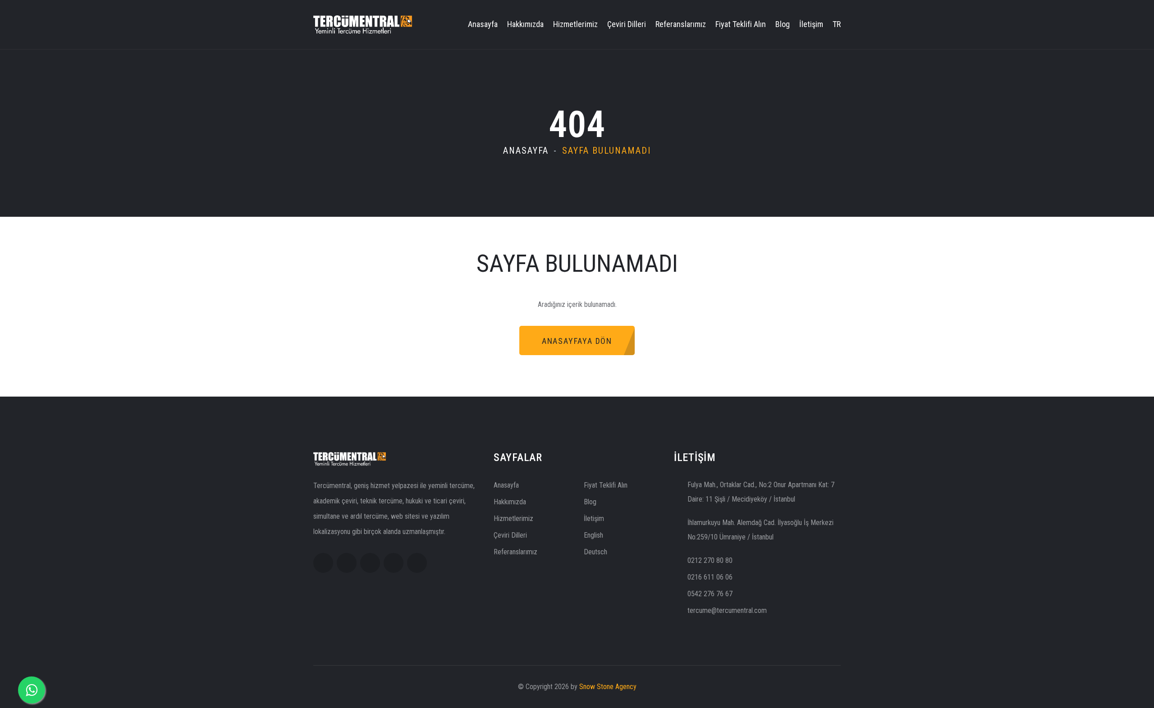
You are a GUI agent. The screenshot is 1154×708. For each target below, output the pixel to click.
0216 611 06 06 (710, 577)
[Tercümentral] (362, 23)
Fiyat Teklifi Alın (740, 24)
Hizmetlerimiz (575, 24)
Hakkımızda (525, 24)
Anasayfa (483, 24)
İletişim (811, 24)
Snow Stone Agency (608, 686)
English (593, 535)
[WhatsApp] (31, 689)
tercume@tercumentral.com (727, 610)
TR (837, 24)
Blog (782, 24)
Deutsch (595, 552)
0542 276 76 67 (710, 593)
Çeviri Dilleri (626, 24)
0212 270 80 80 (710, 560)
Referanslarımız (680, 24)
